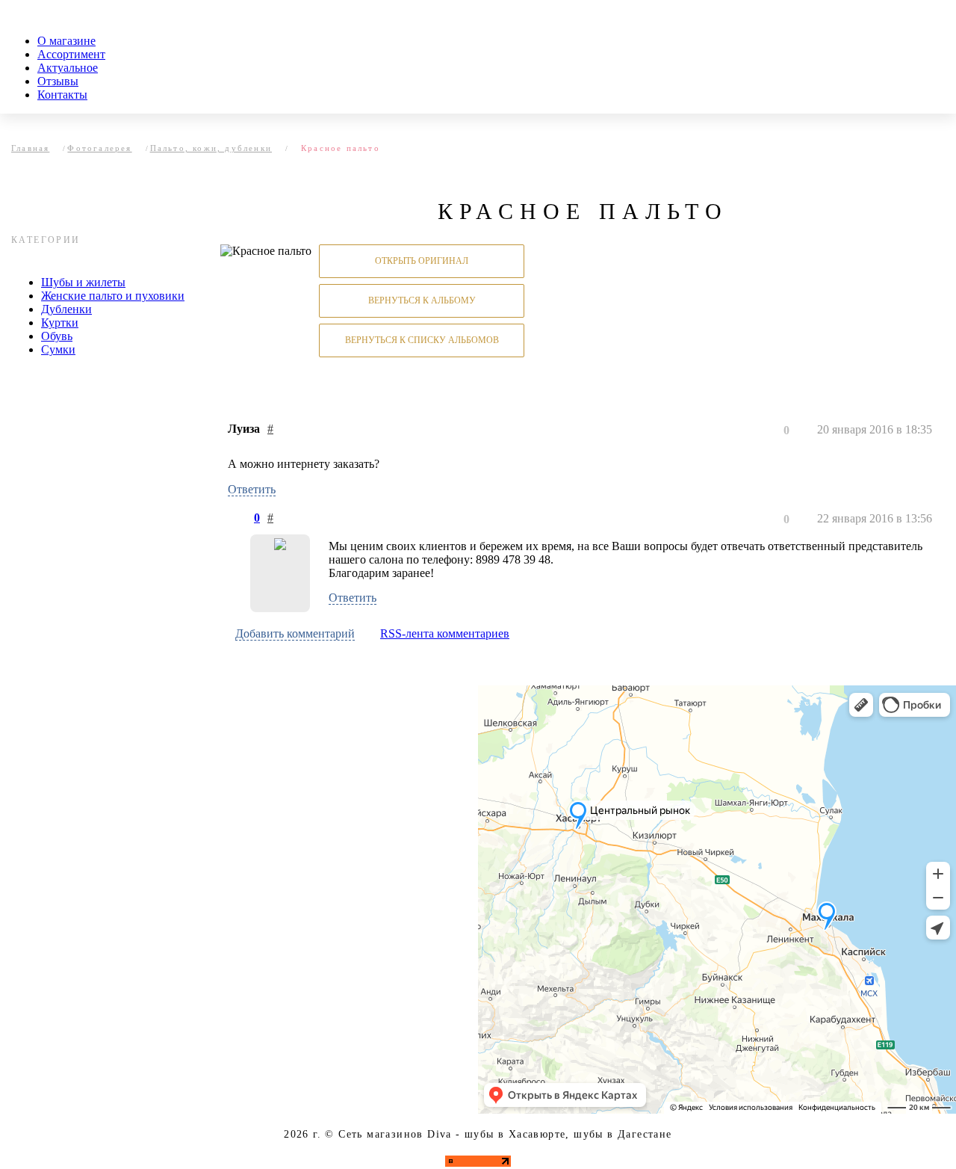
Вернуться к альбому (422, 300)
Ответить (252, 489)
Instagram (175, 1001)
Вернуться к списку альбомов (422, 340)
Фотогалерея (99, 148)
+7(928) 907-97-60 (210, 872)
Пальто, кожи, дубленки (211, 148)
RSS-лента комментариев (444, 633)
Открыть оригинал (421, 261)
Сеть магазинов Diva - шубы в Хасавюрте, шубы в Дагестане (504, 1134)
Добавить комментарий (295, 633)
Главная (30, 148)
